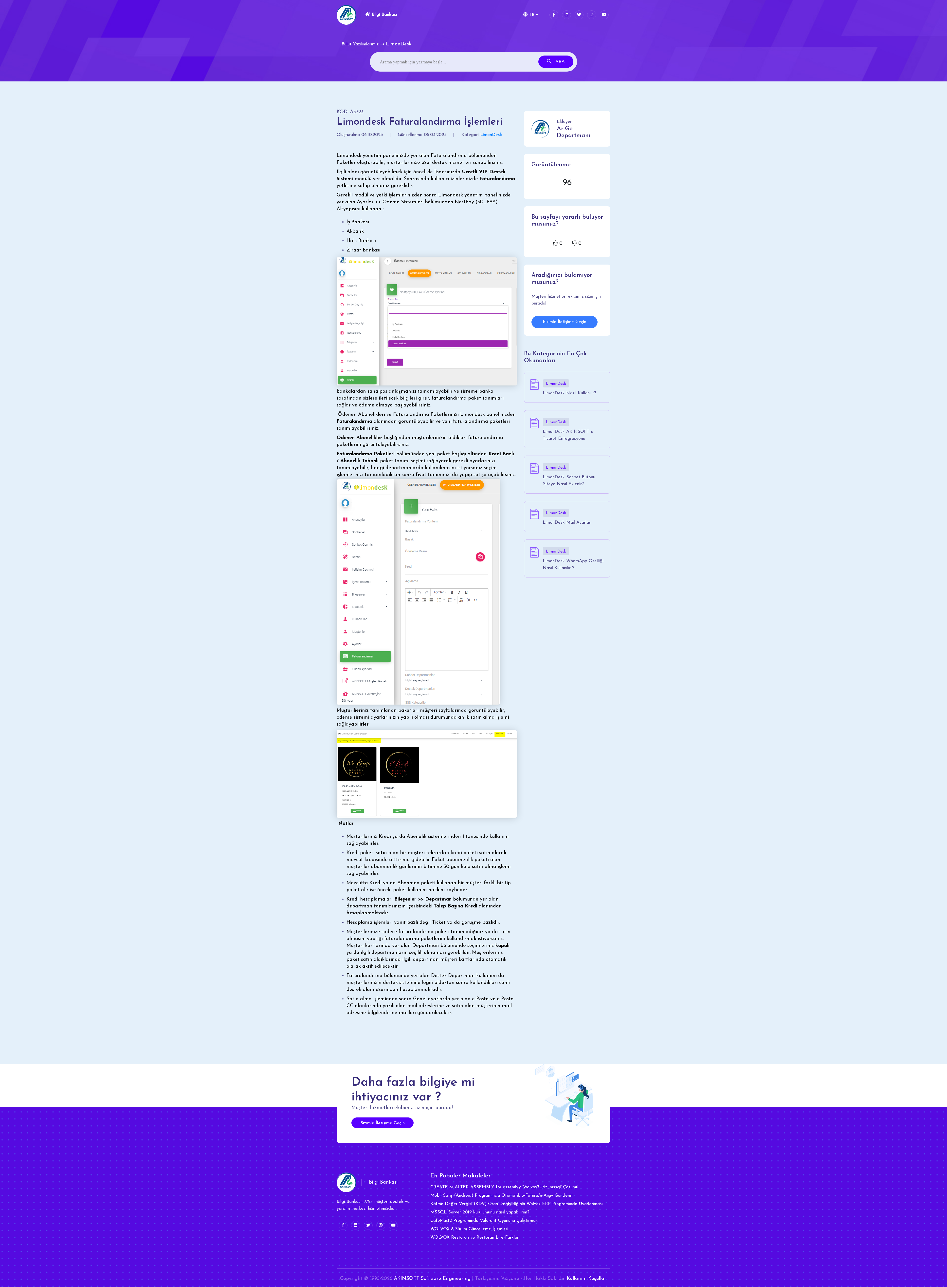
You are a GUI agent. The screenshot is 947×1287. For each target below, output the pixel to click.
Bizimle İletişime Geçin (564, 322)
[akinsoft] (346, 1182)
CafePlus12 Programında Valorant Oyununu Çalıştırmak (484, 1221)
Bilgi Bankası (383, 15)
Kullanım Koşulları (587, 1278)
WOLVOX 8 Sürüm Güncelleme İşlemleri (469, 1229)
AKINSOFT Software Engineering (432, 1278)
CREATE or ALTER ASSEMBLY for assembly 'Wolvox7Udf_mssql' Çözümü (504, 1187)
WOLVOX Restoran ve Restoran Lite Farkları (475, 1237)
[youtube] (604, 14)
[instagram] (591, 14)
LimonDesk (491, 135)
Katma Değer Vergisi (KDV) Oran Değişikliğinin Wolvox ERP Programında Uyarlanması (516, 1204)
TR (531, 15)
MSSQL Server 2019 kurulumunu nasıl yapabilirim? (479, 1212)
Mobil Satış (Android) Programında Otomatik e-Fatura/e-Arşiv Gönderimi (502, 1195)
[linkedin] (566, 14)
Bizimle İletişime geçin (382, 1123)
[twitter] (579, 14)
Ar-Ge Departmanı (573, 132)
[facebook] (553, 14)
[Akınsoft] (346, 15)
